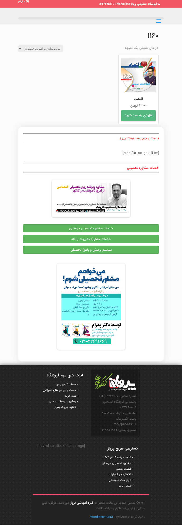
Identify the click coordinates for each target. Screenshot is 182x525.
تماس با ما (125, 485)
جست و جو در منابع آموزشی (59, 390)
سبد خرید (70, 396)
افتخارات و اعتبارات (120, 474)
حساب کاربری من (66, 384)
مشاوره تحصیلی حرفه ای (116, 463)
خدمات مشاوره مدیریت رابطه (91, 239)
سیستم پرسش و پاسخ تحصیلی (91, 249)
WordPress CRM (102, 517)
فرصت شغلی (123, 469)
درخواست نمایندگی (120, 480)
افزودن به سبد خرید (138, 115)
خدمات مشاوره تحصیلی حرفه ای (91, 228)
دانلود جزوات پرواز (65, 407)
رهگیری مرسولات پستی (62, 401)
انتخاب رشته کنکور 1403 (117, 457)
